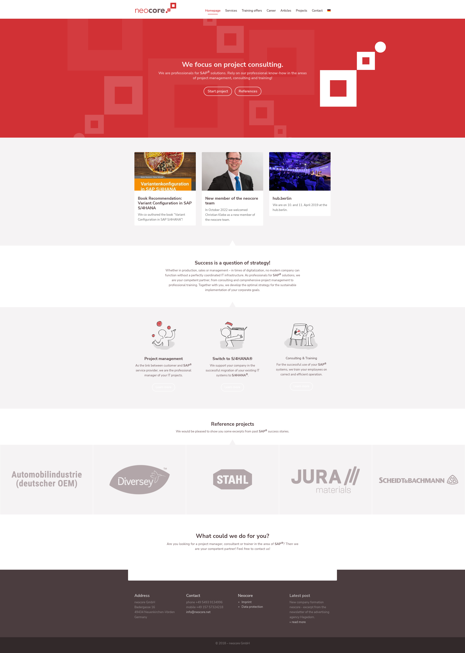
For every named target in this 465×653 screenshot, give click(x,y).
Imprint (247, 602)
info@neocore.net (198, 612)
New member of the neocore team (231, 201)
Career (271, 11)
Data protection (252, 607)
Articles (285, 11)
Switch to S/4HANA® (232, 358)
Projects (301, 11)
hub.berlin (282, 198)
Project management (163, 358)
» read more (298, 622)
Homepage (213, 11)
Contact (317, 11)
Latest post (300, 595)
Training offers (252, 11)
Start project (218, 91)
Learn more (163, 387)
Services (231, 11)
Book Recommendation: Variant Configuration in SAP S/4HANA (165, 203)
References (248, 91)
